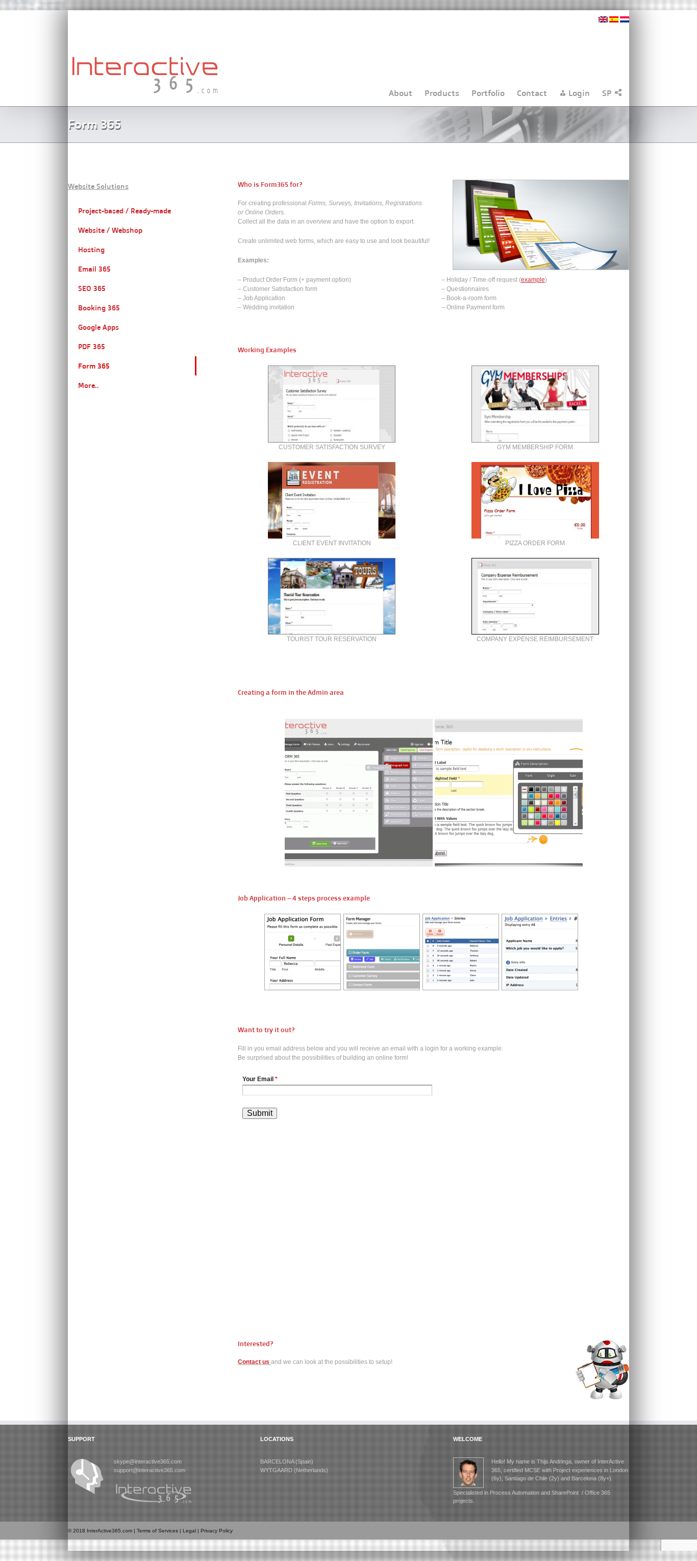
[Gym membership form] (535, 370)
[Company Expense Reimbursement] (535, 562)
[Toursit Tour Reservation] (331, 562)
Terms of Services (157, 1530)
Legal (189, 1530)
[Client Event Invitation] (331, 466)
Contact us (254, 1361)
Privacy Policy (217, 1530)
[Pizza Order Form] (535, 466)
